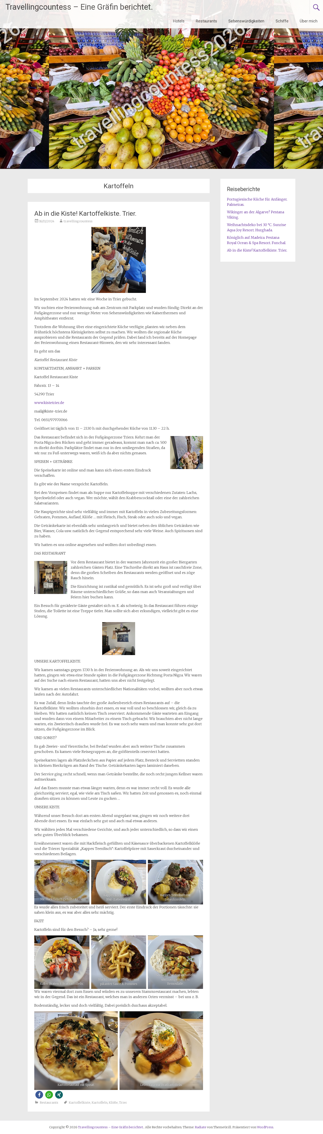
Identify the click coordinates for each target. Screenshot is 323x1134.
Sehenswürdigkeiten (246, 21)
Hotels (179, 21)
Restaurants (206, 21)
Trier (123, 1103)
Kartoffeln (99, 1103)
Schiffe (282, 21)
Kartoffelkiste (79, 1103)
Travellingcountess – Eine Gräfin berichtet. (79, 7)
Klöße (113, 1103)
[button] (39, 1095)
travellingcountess (78, 221)
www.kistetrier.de (49, 402)
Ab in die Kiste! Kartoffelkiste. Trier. (85, 213)
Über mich (309, 21)
